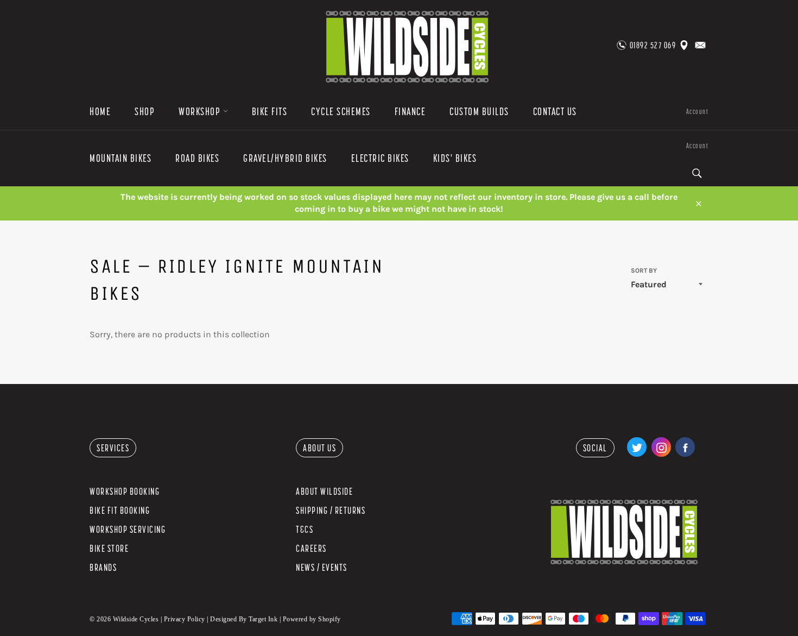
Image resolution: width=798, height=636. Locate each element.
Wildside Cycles (136, 619)
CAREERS (311, 548)
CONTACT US (555, 111)
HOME (100, 111)
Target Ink (263, 619)
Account (697, 111)
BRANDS (103, 567)
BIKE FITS (270, 111)
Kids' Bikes (455, 158)
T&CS (304, 529)
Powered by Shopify (312, 619)
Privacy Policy (184, 619)
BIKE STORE (109, 548)
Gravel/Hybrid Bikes (285, 158)
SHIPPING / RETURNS (330, 510)
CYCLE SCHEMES (341, 111)
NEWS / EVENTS (321, 567)
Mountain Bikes (120, 158)
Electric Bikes (380, 158)
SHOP (145, 111)
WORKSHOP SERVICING (128, 529)
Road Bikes (197, 158)
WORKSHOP (201, 111)
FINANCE (410, 111)
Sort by (644, 270)
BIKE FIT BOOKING (120, 510)
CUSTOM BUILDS (479, 111)
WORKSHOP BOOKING (125, 491)
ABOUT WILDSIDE (324, 491)
